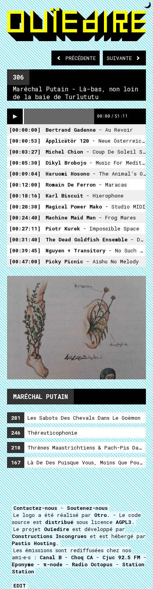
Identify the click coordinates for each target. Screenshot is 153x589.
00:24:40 (24, 217)
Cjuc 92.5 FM (121, 557)
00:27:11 (24, 228)
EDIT (19, 585)
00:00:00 (24, 129)
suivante (121, 58)
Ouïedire (56, 529)
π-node (52, 564)
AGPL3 (123, 522)
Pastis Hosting (34, 543)
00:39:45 (24, 250)
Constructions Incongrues (49, 536)
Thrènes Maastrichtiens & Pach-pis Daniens (78, 447)
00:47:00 (24, 261)
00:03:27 (24, 151)
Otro (100, 514)
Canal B (51, 557)
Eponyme (23, 564)
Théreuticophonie (44, 432)
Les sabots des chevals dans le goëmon (75, 417)
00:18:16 (24, 195)
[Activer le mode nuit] (147, 5)
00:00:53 (24, 140)
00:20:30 (24, 206)
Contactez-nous (35, 507)
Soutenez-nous (87, 507)
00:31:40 (24, 239)
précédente (81, 58)
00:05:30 (24, 162)
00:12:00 (24, 184)
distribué (59, 522)
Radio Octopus (92, 564)
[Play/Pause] (15, 116)
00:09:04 (24, 173)
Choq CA (82, 557)
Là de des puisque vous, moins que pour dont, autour (78, 462)
